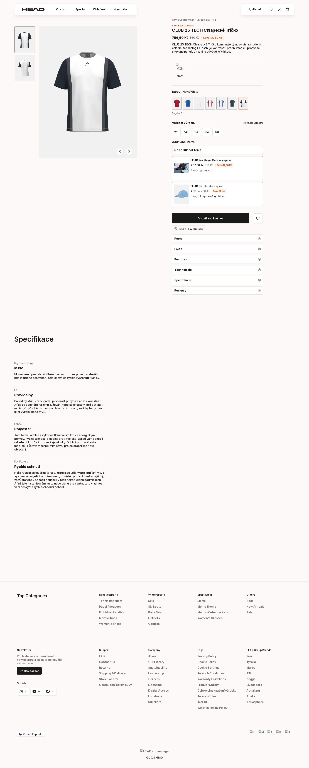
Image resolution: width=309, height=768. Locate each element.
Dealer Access (158, 690)
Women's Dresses (210, 618)
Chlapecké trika (206, 19)
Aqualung (253, 690)
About (152, 656)
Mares (250, 667)
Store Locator (109, 679)
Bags (249, 601)
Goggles (154, 624)
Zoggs (250, 679)
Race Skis (154, 612)
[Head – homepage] (33, 9)
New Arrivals (255, 606)
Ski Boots (154, 606)
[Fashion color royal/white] (221, 103)
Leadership (156, 673)
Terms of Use (206, 696)
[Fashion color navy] (232, 103)
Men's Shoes (108, 618)
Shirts (201, 601)
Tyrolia (251, 662)
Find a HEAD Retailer (191, 229)
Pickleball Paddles (111, 612)
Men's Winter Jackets (212, 612)
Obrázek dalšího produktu (129, 151)
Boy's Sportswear (183, 19)
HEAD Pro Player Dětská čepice (211, 160)
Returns (104, 667)
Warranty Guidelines (211, 679)
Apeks (250, 696)
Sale (249, 612)
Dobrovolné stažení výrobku (216, 690)
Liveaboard (254, 685)
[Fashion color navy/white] (243, 103)
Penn (249, 656)
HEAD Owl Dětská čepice (206, 186)
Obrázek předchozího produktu (120, 151)
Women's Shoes (110, 624)
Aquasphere (255, 702)
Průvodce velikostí (253, 123)
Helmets (154, 618)
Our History (156, 662)
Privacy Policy (207, 656)
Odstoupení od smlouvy (115, 685)
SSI (248, 673)
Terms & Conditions (211, 673)
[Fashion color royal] (188, 103)
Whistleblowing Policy (212, 707)
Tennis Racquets (110, 601)
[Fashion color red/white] (210, 103)
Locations (155, 696)
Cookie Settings (208, 667)
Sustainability (157, 667)
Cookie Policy (206, 662)
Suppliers (154, 702)
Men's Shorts (206, 606)
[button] (61, 9)
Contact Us (107, 662)
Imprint (202, 702)
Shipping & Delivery (112, 673)
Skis (151, 601)
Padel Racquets (110, 606)
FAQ (102, 656)
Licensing (154, 685)
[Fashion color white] (199, 103)
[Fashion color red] (177, 103)
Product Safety (208, 685)
